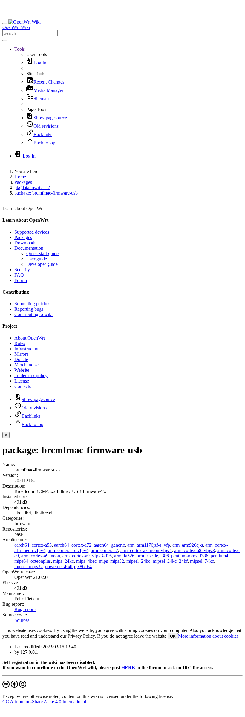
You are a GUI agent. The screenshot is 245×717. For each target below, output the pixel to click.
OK (173, 636)
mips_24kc (63, 561)
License (21, 380)
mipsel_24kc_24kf (170, 561)
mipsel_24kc (138, 561)
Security (22, 269)
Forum (20, 280)
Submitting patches (32, 303)
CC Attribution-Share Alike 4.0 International (44, 701)
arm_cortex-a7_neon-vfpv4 (146, 550)
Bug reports (25, 609)
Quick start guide (42, 253)
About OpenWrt (29, 337)
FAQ (19, 274)
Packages (23, 182)
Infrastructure (26, 348)
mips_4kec (86, 561)
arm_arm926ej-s (187, 545)
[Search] (4, 40)
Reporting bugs (28, 309)
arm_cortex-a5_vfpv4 (68, 550)
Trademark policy (31, 375)
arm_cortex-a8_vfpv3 (194, 550)
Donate (21, 359)
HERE (128, 667)
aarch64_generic (109, 545)
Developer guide (42, 264)
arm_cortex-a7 (104, 550)
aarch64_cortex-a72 (72, 545)
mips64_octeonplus (32, 561)
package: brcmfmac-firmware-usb (46, 192)
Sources (21, 620)
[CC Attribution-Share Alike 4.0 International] (14, 686)
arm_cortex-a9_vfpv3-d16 (87, 555)
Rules (19, 343)
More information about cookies (208, 636)
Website (21, 370)
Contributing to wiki (33, 314)
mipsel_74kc (202, 561)
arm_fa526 (124, 555)
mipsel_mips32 (28, 566)
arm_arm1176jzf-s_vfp (148, 545)
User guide (36, 258)
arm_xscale (147, 555)
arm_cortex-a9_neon (40, 555)
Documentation (28, 248)
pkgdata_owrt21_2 (32, 187)
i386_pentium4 (214, 555)
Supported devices (31, 232)
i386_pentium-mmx (178, 555)
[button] (19, 49)
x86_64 (84, 566)
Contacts (22, 386)
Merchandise (26, 364)
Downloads (25, 242)
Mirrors (21, 354)
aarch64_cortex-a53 (33, 545)
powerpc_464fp (60, 566)
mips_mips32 (111, 561)
